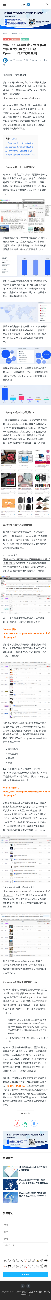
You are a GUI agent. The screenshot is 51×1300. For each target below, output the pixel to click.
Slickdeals (39, 109)
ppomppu (7, 39)
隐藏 (14, 139)
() (27, 1113)
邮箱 (7, 1231)
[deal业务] (25, 19)
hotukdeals (15, 113)
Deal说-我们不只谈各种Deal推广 (29, 1292)
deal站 (21, 82)
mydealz (31, 997)
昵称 (7, 1224)
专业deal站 (15, 39)
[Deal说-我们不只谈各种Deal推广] (25, 4)
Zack (10, 60)
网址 (6, 1239)
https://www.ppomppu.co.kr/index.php (21, 98)
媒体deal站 (32, 82)
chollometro (36, 113)
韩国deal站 (25, 39)
